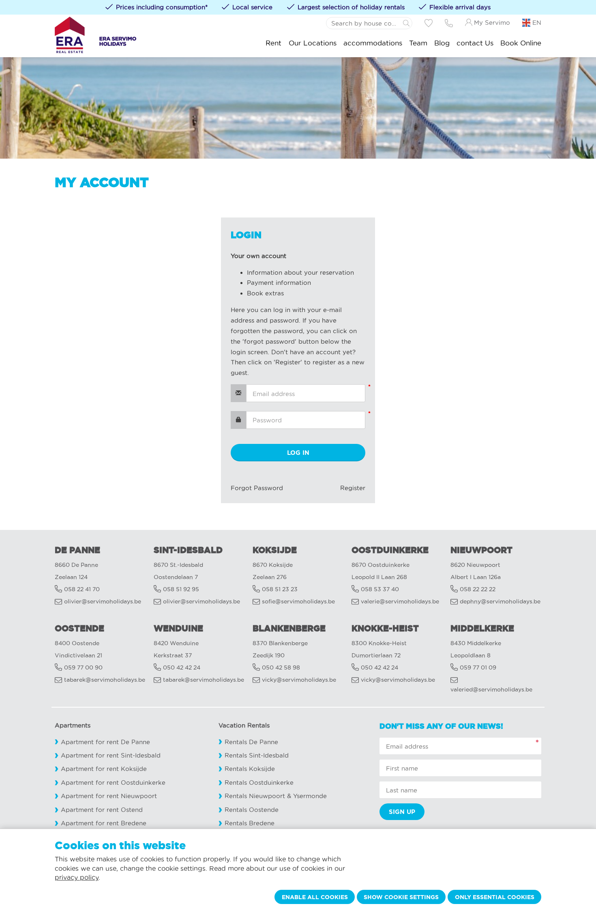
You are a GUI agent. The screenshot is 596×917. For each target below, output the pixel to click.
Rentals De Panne (251, 741)
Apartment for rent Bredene (103, 823)
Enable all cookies (315, 897)
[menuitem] (273, 42)
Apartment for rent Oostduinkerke (113, 782)
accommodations (372, 43)
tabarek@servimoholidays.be (104, 680)
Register (352, 487)
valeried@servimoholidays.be (491, 690)
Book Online (520, 43)
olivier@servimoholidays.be (102, 601)
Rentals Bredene (249, 823)
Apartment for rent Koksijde (104, 768)
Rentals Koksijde (250, 768)
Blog (442, 43)
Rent (273, 43)
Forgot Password (257, 487)
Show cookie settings (401, 897)
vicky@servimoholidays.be (299, 680)
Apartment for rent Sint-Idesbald (111, 755)
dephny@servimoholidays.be (500, 601)
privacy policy (77, 877)
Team (418, 43)
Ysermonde (310, 795)
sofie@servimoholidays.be (298, 601)
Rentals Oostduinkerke (259, 782)
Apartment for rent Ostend (102, 809)
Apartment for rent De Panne (105, 741)
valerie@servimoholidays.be (400, 601)
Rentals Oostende (252, 809)
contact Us (475, 43)
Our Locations (313, 43)
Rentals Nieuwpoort (255, 795)
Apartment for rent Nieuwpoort (109, 795)
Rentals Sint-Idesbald (257, 755)
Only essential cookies (494, 897)
